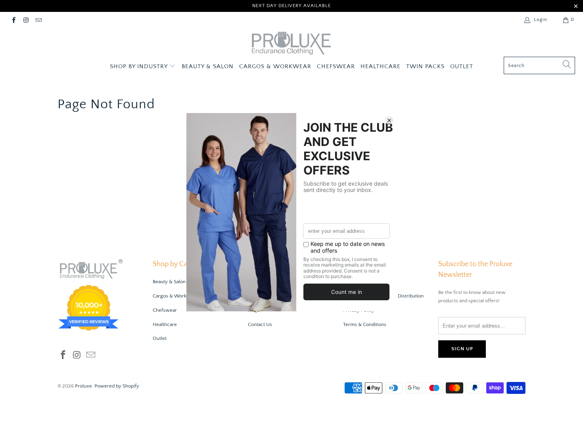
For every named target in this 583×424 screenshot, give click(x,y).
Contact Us (260, 324)
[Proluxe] (291, 44)
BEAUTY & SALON (208, 66)
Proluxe (83, 386)
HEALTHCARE (381, 66)
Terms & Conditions (364, 324)
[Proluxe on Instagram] (25, 19)
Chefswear (165, 310)
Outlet (160, 338)
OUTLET (461, 66)
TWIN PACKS (425, 66)
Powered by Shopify (116, 386)
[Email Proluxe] (38, 19)
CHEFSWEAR (336, 66)
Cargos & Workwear (175, 296)
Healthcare (165, 324)
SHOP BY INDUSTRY (139, 66)
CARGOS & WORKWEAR (275, 66)
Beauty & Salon (169, 281)
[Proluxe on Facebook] (13, 19)
